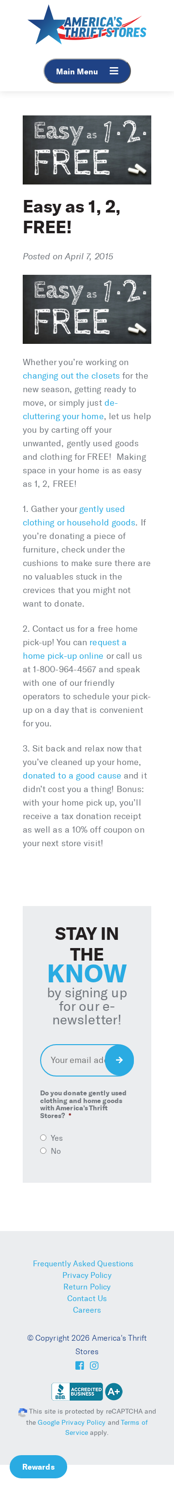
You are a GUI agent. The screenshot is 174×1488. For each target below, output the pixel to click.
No (56, 1151)
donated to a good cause (72, 775)
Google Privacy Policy (71, 1422)
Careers (87, 1310)
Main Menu (78, 71)
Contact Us (87, 1298)
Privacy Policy (86, 1275)
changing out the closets (71, 375)
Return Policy (87, 1286)
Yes (57, 1138)
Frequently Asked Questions (83, 1263)
